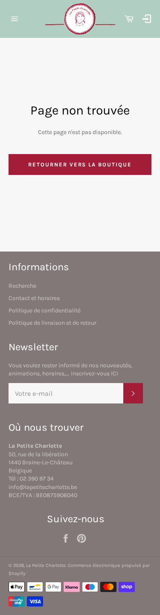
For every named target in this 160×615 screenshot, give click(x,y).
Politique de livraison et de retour (52, 322)
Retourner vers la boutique (80, 164)
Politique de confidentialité (45, 310)
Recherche (22, 285)
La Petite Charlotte (46, 565)
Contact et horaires (34, 298)
